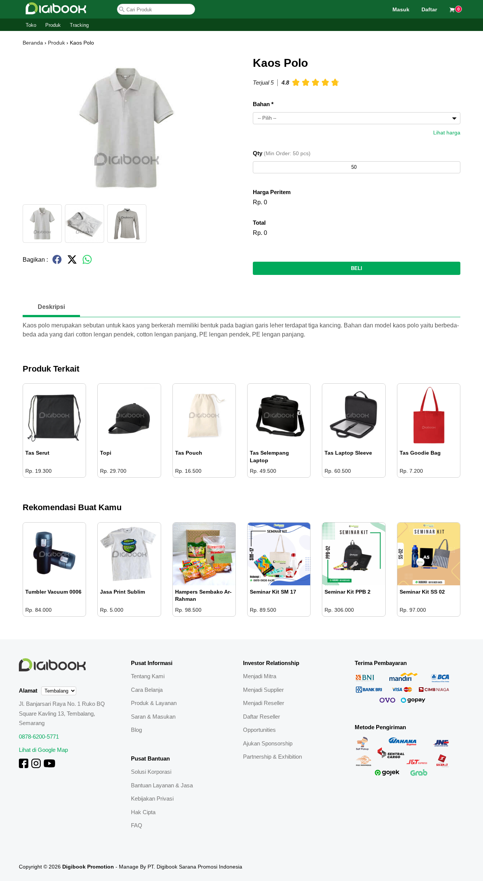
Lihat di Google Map (43, 750)
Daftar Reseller (261, 716)
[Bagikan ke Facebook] (57, 262)
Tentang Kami (148, 676)
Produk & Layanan (154, 703)
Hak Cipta (143, 812)
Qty (282, 153)
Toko (31, 25)
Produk (53, 25)
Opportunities (259, 730)
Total (259, 222)
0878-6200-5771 (39, 736)
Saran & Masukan (153, 716)
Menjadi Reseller (263, 703)
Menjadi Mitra (259, 676)
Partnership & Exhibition (272, 756)
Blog (136, 730)
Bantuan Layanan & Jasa (162, 785)
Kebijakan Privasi (152, 798)
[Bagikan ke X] (72, 262)
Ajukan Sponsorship (267, 743)
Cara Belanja (147, 690)
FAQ (136, 825)
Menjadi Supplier (263, 690)
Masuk (400, 9)
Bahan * (263, 104)
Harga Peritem (272, 192)
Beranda (33, 43)
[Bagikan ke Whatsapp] (87, 262)
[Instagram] (36, 766)
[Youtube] (49, 766)
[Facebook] (23, 766)
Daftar (429, 9)
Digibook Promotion (88, 867)
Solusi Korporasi (151, 771)
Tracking (79, 25)
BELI (356, 268)
